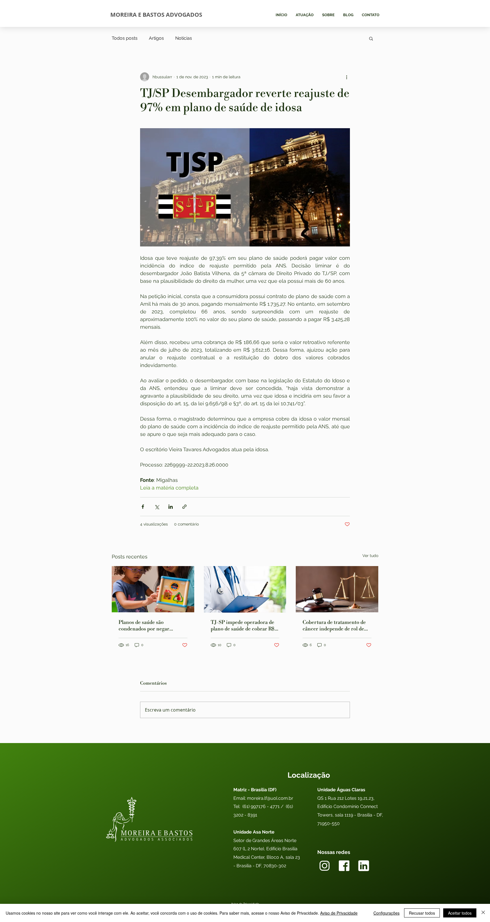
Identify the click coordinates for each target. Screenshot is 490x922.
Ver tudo (370, 555)
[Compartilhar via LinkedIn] (170, 506)
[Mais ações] (346, 76)
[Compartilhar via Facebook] (142, 506)
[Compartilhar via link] (184, 506)
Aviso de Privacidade (339, 913)
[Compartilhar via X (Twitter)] (156, 506)
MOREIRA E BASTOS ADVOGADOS (156, 14)
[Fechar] (483, 912)
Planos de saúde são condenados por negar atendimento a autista (144, 625)
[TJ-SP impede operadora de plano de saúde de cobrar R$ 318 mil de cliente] (245, 589)
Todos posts (125, 38)
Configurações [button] (386, 913)
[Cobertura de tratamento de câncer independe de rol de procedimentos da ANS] (337, 589)
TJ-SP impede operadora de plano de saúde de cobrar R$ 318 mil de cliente (242, 625)
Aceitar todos (460, 913)
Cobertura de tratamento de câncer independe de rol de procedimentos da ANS (334, 625)
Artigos (156, 38)
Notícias (183, 38)
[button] (371, 38)
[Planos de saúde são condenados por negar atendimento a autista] (153, 589)
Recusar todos (422, 913)
